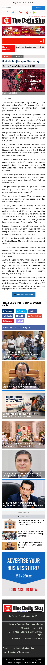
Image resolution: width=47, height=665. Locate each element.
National (19, 56)
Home (7, 56)
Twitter (22, 311)
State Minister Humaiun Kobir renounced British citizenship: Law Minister (20, 355)
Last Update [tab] (23, 513)
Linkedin (8, 316)
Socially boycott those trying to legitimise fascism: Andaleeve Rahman (23, 504)
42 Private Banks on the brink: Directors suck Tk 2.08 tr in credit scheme (31, 522)
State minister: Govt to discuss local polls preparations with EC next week (22, 474)
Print (21, 321)
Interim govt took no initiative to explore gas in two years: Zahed (19, 385)
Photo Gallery (24, 616)
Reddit (21, 316)
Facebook (8, 311)
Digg (34, 311)
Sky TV (34, 616)
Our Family (12, 616)
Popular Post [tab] (23, 517)
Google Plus (36, 316)
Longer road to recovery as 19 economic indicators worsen (19, 415)
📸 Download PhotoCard (23, 294)
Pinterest (9, 321)
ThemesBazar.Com (33, 662)
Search (38, 8)
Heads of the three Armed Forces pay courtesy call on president (23, 445)
